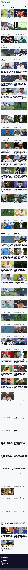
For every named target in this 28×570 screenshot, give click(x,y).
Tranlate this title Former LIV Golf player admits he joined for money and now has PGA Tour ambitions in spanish (7, 443)
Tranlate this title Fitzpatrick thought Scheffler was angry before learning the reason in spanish (7, 18)
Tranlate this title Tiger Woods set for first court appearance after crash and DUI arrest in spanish (7, 151)
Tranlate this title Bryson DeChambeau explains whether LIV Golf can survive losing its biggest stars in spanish (20, 204)
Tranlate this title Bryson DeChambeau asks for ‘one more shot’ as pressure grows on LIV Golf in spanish (7, 177)
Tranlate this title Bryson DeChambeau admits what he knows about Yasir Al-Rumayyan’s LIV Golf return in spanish (20, 443)
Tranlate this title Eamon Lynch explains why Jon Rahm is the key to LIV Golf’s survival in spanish (20, 536)
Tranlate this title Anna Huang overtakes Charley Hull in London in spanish (20, 484)
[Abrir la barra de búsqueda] (24, 2)
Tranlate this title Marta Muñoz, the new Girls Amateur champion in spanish (20, 270)
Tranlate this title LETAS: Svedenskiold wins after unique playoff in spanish (20, 497)
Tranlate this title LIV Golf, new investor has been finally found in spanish (6, 456)
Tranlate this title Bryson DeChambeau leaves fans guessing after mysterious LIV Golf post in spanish (20, 98)
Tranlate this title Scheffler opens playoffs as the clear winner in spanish (6, 270)
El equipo (2, 561)
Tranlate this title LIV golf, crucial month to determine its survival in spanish (6, 549)
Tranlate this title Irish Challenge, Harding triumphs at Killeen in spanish (7, 297)
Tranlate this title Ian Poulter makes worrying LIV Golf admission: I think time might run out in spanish (20, 309)
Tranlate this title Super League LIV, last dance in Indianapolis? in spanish (20, 164)
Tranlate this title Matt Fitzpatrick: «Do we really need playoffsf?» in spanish (6, 138)
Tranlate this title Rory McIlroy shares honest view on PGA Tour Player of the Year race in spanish (20, 387)
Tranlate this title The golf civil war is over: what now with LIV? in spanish (20, 58)
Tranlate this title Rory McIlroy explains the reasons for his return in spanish (20, 347)
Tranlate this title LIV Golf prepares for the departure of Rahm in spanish (20, 335)
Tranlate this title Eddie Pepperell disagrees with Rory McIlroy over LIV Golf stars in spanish (7, 84)
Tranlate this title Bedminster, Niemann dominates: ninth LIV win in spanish (20, 429)
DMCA (2, 564)
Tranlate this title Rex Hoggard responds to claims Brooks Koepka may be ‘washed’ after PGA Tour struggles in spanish (20, 415)
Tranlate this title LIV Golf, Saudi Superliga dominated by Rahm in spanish (19, 374)
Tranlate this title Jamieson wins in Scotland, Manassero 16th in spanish (7, 111)
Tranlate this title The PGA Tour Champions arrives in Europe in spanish (6, 484)
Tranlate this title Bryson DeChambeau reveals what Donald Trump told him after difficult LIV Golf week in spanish (7, 470)
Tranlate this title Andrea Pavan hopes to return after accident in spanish (6, 218)
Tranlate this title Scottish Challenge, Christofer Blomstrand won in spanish (20, 456)
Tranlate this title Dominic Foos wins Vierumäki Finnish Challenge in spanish (20, 111)
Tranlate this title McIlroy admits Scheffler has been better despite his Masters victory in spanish (7, 203)
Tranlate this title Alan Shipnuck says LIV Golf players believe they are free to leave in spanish (7, 45)
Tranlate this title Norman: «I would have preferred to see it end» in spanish (7, 32)
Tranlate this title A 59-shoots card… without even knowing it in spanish (7, 335)
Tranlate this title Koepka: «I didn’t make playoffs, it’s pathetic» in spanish (6, 374)
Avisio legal (2, 562)
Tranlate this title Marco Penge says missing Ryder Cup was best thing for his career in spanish (20, 18)
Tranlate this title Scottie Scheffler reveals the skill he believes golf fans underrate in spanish (20, 71)
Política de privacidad (4, 563)
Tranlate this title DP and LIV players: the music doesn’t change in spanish (20, 245)
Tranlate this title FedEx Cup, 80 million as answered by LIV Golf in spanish (6, 347)
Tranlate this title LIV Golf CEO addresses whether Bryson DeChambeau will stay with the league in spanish (6, 232)
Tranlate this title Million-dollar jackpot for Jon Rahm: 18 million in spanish (6, 401)
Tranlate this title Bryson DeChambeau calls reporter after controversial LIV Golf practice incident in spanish (20, 232)
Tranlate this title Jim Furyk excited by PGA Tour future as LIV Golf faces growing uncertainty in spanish (7, 360)
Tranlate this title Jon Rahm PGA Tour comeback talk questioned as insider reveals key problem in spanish (7, 257)
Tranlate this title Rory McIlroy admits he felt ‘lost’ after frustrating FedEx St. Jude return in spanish (7, 309)
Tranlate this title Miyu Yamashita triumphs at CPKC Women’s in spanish (6, 58)
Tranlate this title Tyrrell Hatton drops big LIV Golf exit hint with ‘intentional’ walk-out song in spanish (20, 176)
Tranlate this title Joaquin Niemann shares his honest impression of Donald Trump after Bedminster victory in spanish (20, 470)
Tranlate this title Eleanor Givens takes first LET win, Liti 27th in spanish (7, 322)
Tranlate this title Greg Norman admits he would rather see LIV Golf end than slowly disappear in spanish (7, 125)
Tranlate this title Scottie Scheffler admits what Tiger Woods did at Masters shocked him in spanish (20, 45)
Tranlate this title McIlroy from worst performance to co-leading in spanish (20, 190)
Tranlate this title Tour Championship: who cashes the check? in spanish (19, 32)
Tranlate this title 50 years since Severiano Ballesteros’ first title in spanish (20, 509)
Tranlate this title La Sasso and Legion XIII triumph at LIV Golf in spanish (7, 97)
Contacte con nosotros (4, 560)
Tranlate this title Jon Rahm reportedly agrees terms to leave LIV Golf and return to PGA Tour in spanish (20, 284)
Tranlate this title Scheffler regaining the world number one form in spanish (20, 218)
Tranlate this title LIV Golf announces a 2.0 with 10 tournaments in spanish (20, 522)
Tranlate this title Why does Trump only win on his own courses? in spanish (7, 509)
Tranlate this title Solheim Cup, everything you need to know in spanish (6, 190)
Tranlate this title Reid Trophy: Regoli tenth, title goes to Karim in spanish (7, 497)
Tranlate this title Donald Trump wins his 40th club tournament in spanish (7, 536)
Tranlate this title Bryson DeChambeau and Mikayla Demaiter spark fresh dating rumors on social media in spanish (7, 388)
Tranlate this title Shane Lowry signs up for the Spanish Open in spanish (7, 164)
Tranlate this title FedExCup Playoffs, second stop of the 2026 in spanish (7, 245)
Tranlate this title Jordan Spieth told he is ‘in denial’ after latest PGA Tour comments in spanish (20, 257)
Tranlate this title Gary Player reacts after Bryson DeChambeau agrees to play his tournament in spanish (7, 283)
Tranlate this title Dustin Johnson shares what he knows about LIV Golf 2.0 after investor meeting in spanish (20, 151)
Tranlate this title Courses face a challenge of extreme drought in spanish (20, 401)
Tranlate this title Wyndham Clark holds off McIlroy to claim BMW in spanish (20, 84)
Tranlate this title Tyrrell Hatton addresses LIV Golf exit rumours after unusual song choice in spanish (7, 71)
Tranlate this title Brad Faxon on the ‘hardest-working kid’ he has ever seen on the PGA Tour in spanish (7, 415)
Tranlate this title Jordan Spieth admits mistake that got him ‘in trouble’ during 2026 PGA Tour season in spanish (20, 361)
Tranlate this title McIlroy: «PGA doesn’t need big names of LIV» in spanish (20, 138)
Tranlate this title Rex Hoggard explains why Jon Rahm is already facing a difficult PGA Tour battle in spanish (7, 523)
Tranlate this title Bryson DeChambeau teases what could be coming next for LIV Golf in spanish (20, 125)
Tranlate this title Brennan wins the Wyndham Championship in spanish (7, 429)
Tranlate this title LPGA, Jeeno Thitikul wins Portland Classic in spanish (20, 297)
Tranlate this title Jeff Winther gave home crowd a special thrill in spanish (20, 322)
